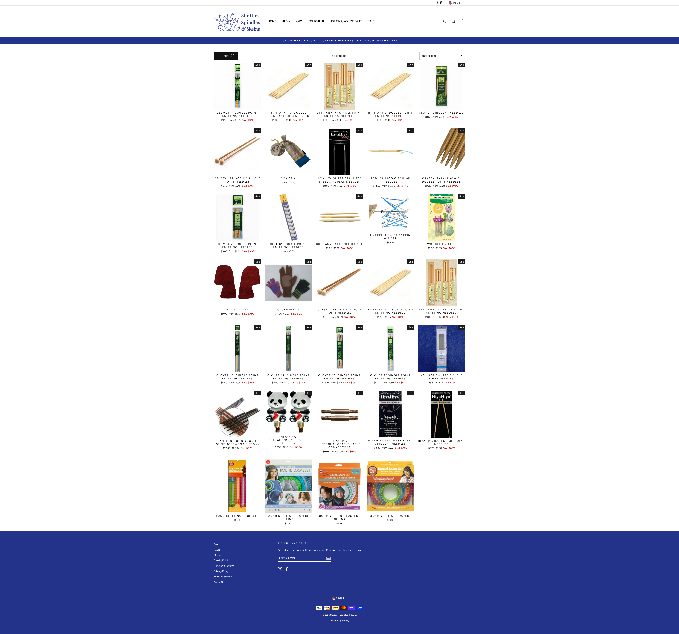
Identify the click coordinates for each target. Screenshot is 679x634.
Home (272, 21)
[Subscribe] (328, 558)
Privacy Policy (221, 571)
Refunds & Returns (224, 565)
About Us (219, 581)
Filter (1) (228, 55)
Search (217, 544)
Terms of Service (223, 576)
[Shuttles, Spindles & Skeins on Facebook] (287, 569)
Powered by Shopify (339, 620)
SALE (371, 21)
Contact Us (220, 555)
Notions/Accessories (346, 21)
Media (286, 21)
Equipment (316, 21)
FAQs (217, 549)
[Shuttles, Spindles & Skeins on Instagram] (280, 569)
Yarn (299, 21)
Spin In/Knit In (221, 560)
